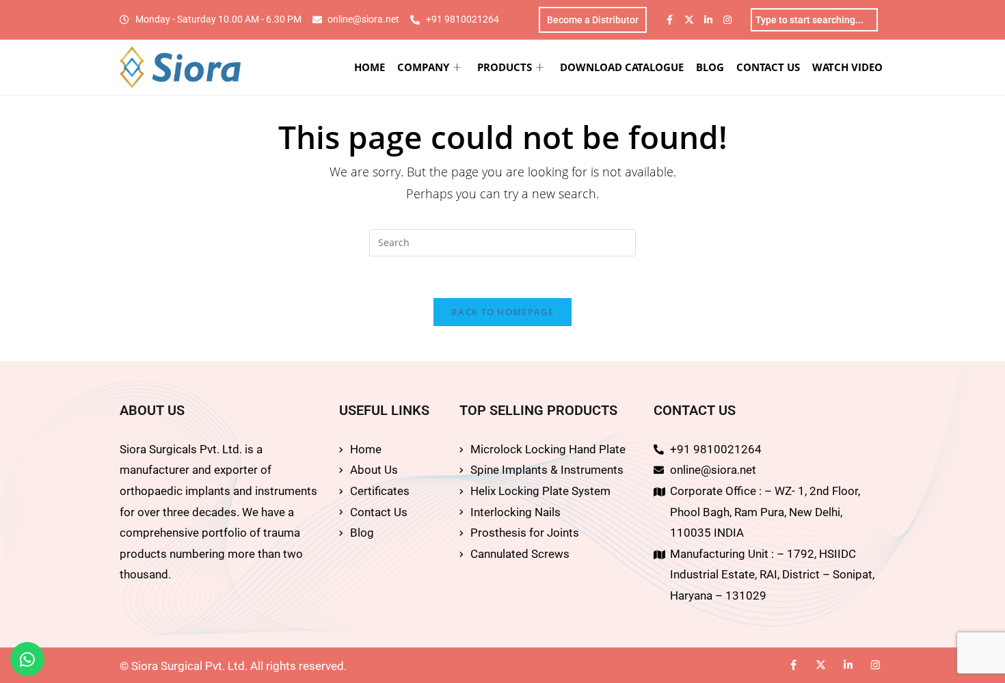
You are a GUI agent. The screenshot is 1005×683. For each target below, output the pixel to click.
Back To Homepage (502, 312)
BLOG (710, 67)
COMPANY (423, 67)
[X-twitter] (689, 19)
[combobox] (814, 19)
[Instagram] (727, 19)
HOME (369, 67)
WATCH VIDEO (847, 67)
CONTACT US (768, 67)
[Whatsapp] (27, 659)
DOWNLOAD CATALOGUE (622, 67)
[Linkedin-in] (708, 19)
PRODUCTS (504, 67)
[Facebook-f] (670, 19)
